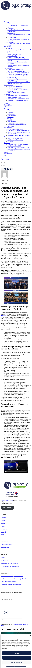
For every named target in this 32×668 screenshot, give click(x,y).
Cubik (2, 535)
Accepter (16, 653)
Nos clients (10, 117)
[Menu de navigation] (1, 158)
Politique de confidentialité (20, 666)
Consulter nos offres (6, 544)
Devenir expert (5, 547)
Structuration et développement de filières (19, 135)
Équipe (3, 526)
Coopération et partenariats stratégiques (18, 130)
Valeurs (3, 520)
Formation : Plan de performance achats (18, 147)
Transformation (12, 121)
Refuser (17, 657)
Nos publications (8, 137)
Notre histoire (11, 111)
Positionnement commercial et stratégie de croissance (15, 579)
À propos (6, 109)
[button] (30, 636)
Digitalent (3, 315)
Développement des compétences (10, 566)
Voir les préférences (16, 662)
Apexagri (3, 532)
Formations (7, 143)
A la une (7, 159)
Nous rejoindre (8, 153)
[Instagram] (2, 169)
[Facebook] (8, 169)
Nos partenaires (12, 115)
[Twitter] (5, 169)
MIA (6, 318)
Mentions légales (17, 624)
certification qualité (7, 500)
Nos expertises (8, 127)
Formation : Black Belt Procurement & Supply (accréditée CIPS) (18, 145)
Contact (6, 152)
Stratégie (10, 120)
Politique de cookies (10, 666)
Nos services (7, 118)
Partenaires (4, 529)
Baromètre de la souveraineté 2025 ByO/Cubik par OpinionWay (17, 139)
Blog (2, 159)
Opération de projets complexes (16, 123)
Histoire (3, 523)
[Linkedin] (11, 169)
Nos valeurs (11, 112)
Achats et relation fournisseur (15, 129)
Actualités (10, 141)
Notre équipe (11, 114)
